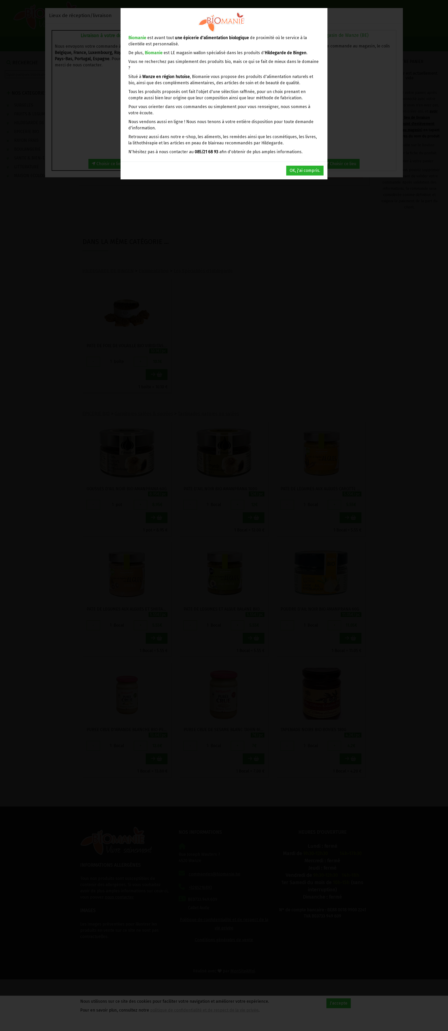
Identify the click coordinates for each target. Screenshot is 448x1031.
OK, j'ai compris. (305, 170)
